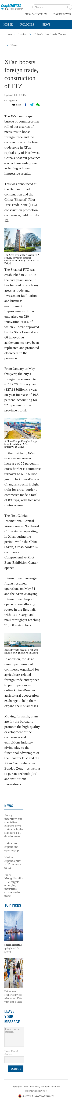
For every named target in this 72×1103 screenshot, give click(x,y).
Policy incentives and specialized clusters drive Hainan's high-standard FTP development (13, 826)
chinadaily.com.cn (36, 14)
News (46, 24)
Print (18, 104)
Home (8, 24)
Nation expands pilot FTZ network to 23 (12, 862)
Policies (27, 24)
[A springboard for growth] (13, 926)
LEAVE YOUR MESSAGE (12, 1016)
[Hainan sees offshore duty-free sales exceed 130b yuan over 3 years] (13, 972)
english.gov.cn (62, 14)
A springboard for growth (13, 948)
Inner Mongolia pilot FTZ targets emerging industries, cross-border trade (13, 885)
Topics (31, 33)
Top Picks (12, 905)
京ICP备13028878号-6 (36, 1091)
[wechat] (38, 105)
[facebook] (25, 105)
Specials (10, 33)
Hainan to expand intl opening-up (11, 846)
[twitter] (32, 105)
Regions (50, 33)
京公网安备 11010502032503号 (38, 1095)
